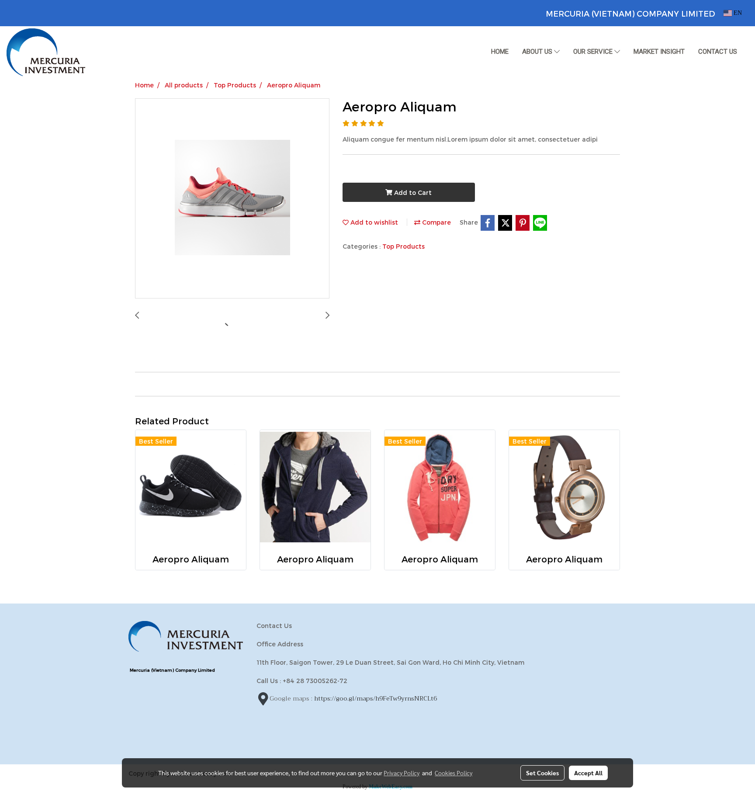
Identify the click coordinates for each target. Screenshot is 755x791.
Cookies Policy (453, 773)
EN (737, 13)
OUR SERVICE (593, 52)
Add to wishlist (373, 222)
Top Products (403, 246)
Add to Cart (412, 192)
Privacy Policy (401, 773)
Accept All (588, 773)
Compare (435, 222)
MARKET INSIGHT (659, 52)
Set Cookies (542, 773)
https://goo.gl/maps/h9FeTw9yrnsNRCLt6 (375, 698)
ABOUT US (538, 52)
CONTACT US (717, 52)
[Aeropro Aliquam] (232, 199)
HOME (500, 52)
